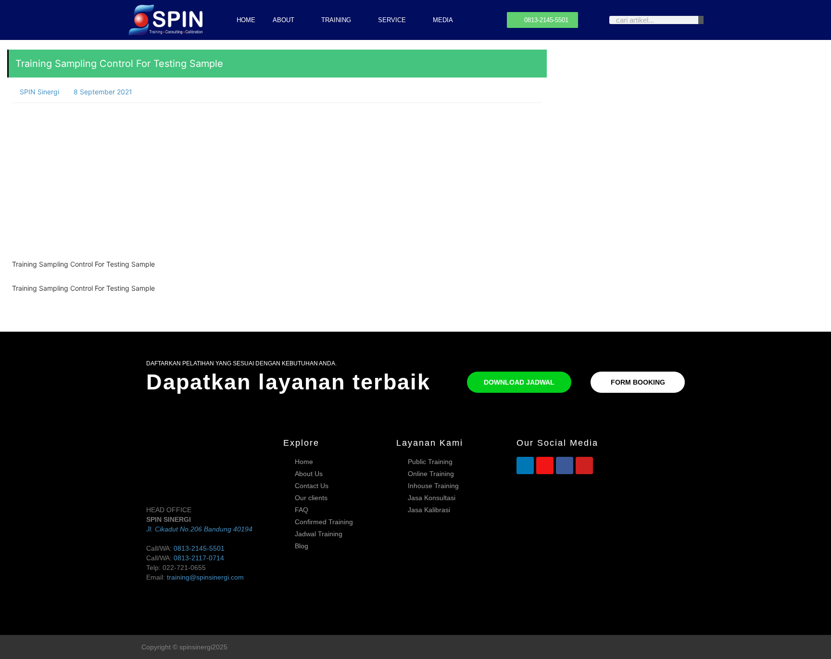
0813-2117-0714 (199, 558)
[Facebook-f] (667, 647)
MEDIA (443, 20)
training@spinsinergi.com (205, 577)
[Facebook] (564, 465)
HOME (246, 20)
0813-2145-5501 (199, 548)
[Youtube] (584, 465)
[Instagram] (545, 465)
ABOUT (283, 20)
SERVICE (392, 20)
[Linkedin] (525, 465)
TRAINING (336, 20)
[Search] (701, 20)
